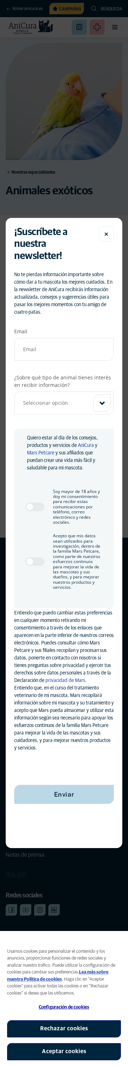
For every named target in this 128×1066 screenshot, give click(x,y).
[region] (64, 998)
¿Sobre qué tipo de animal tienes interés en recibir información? (62, 381)
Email (20, 331)
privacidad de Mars (65, 680)
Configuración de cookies (64, 1007)
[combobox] (64, 403)
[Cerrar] (106, 233)
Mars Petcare (40, 452)
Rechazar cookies (64, 1028)
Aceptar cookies (64, 1051)
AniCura (86, 445)
